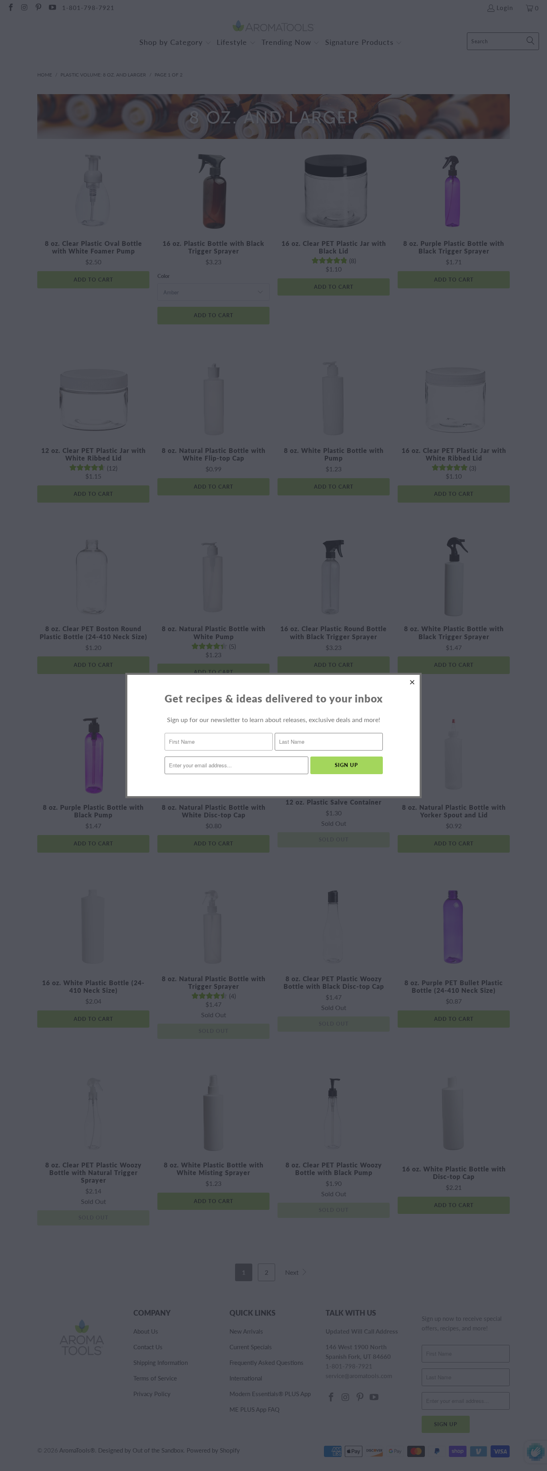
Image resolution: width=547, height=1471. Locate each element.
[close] (412, 682)
